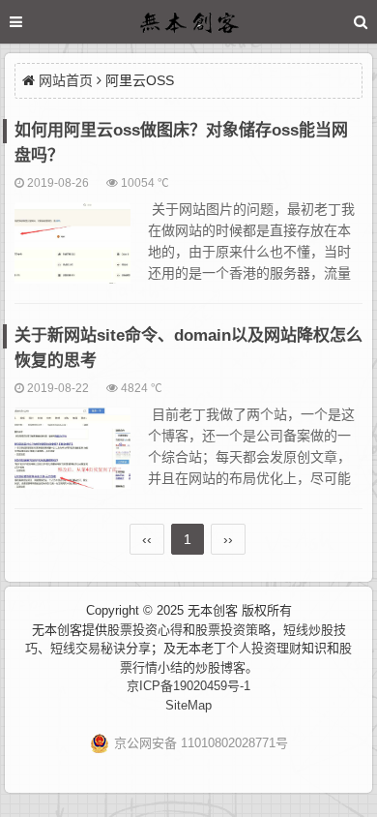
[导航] (34, 22)
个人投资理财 (264, 648)
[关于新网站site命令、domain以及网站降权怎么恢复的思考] (72, 457)
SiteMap (188, 705)
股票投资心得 (145, 629)
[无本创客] (188, 24)
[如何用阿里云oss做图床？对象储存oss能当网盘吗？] (72, 251)
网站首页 (66, 80)
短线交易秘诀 (88, 648)
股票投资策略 (233, 629)
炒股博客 (220, 667)
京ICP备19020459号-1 (188, 686)
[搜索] (360, 22)
